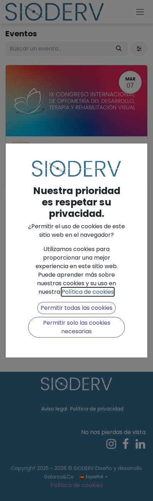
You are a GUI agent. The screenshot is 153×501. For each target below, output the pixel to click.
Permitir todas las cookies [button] (76, 308)
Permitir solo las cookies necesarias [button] (76, 327)
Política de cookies (88, 292)
